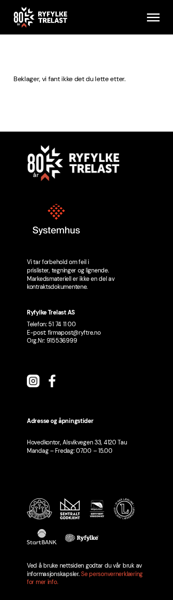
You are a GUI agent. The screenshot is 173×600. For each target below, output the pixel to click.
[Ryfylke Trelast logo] (40, 17)
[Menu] (153, 17)
